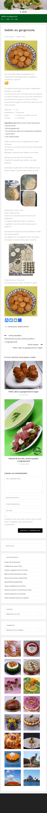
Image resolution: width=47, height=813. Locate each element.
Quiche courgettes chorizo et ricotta (16, 570)
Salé (23, 37)
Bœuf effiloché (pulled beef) (13, 582)
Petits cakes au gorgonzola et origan (24, 391)
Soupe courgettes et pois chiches (15, 586)
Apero (19, 37)
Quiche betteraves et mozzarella (14, 594)
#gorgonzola (12, 327)
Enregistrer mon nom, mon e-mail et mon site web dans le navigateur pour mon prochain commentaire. (22, 522)
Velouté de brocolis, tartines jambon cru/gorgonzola (24, 459)
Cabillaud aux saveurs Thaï (13, 566)
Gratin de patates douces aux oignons (16, 598)
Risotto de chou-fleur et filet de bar (15, 578)
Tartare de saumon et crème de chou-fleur (18, 590)
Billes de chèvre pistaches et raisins (15, 574)
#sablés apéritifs (23, 327)
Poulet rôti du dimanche (12, 562)
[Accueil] (2, 19)
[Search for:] (23, 546)
